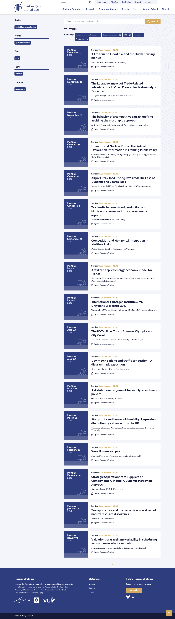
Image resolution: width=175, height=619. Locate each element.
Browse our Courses (108, 9)
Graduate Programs (71, 9)
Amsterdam (20, 89)
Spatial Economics (23, 42)
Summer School (150, 9)
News (135, 9)
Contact (138, 2)
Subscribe (134, 590)
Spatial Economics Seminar (26, 27)
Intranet (148, 2)
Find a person (102, 2)
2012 (17, 58)
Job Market (126, 2)
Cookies (92, 588)
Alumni (165, 9)
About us (114, 2)
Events (125, 9)
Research (89, 9)
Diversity (92, 584)
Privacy (91, 592)
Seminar (19, 73)
